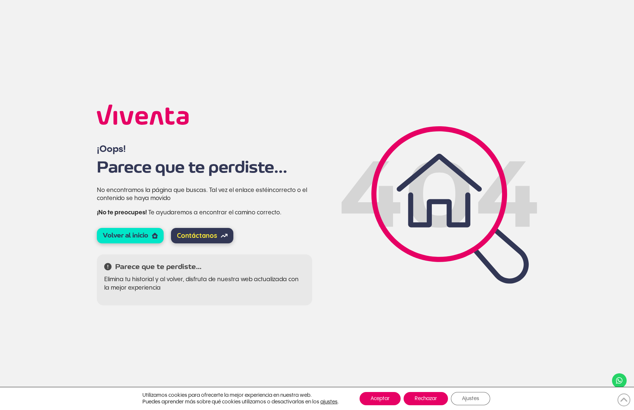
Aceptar (380, 398)
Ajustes (470, 398)
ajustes (329, 401)
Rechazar (426, 398)
